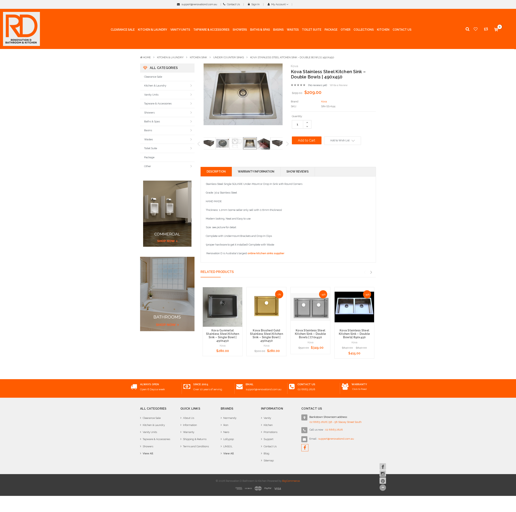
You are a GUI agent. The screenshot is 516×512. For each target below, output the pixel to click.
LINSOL (227, 446)
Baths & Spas (152, 121)
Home (147, 57)
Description (216, 171)
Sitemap (269, 460)
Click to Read (359, 389)
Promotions (270, 432)
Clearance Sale (153, 76)
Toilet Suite (150, 148)
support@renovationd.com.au (199, 4)
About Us (188, 417)
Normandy (229, 417)
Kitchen (268, 425)
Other (147, 166)
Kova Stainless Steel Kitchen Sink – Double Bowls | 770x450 (310, 334)
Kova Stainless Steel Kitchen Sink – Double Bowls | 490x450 (292, 57)
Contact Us (233, 4)
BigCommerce (291, 480)
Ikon (225, 425)
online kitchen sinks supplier (266, 253)
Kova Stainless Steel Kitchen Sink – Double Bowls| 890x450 (354, 334)
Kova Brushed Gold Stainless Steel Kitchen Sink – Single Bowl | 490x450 (266, 335)
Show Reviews (297, 171)
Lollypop (228, 439)
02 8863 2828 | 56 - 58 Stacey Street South (335, 422)
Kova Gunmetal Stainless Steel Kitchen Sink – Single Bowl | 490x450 (222, 335)
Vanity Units (151, 94)
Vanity (267, 417)
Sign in (255, 4)
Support (268, 439)
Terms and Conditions (196, 446)
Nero (226, 432)
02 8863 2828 (306, 389)
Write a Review (339, 85)
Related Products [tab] (217, 272)
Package (149, 157)
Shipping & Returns (194, 439)
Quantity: (297, 116)
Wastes (148, 139)
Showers (149, 112)
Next (287, 144)
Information (190, 425)
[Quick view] (222, 298)
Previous (198, 144)
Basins (148, 130)
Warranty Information (256, 171)
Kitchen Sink (198, 57)
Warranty (188, 432)
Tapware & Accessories (158, 103)
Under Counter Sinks (228, 57)
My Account (278, 4)
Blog (266, 453)
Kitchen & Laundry (170, 57)
